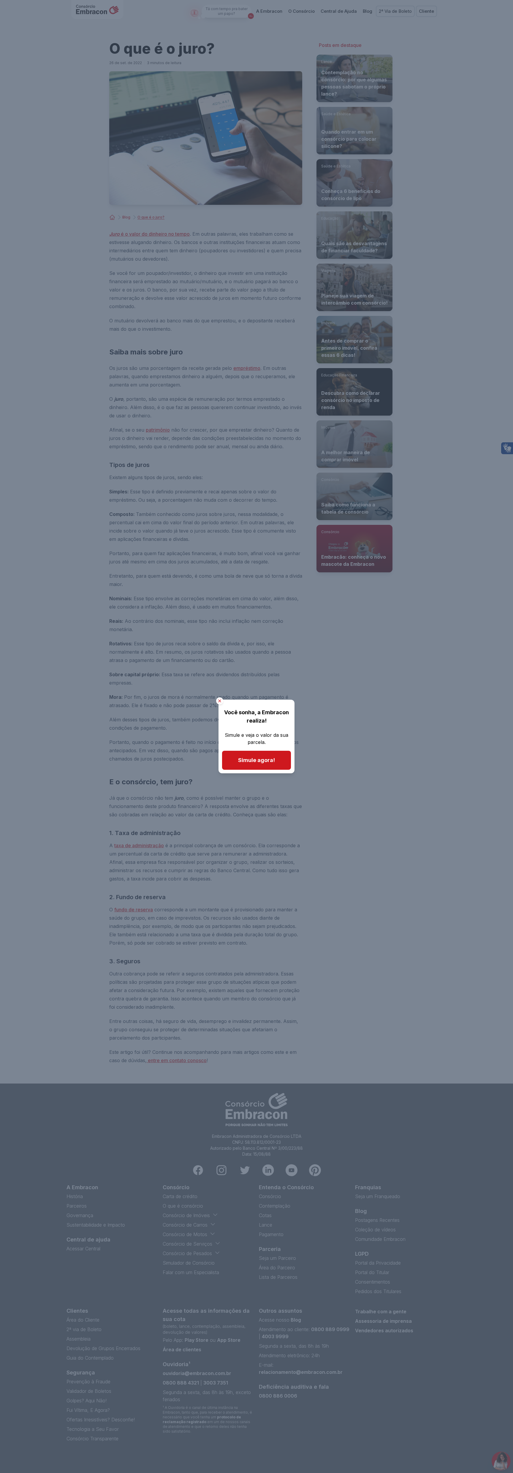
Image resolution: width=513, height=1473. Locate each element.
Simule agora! (256, 760)
